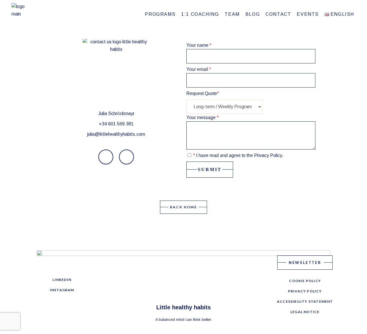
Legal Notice (304, 312)
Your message (202, 117)
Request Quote (202, 93)
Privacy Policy (268, 155)
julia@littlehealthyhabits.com (116, 134)
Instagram (62, 290)
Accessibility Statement (305, 301)
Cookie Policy (305, 281)
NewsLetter (305, 262)
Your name (198, 45)
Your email (198, 69)
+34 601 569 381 (116, 123)
